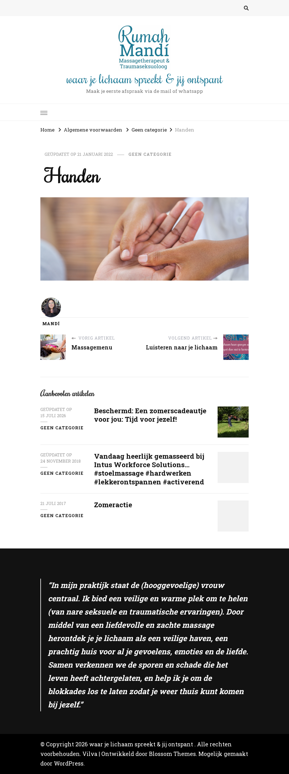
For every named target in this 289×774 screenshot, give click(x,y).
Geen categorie (150, 154)
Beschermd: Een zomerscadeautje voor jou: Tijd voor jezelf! (150, 415)
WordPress (69, 763)
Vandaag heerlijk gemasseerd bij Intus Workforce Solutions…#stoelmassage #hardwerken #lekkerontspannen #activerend (149, 468)
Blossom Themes (172, 753)
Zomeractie (113, 504)
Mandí (51, 323)
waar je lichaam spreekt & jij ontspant (145, 78)
